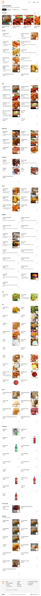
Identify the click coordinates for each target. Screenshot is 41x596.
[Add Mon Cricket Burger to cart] (36, 549)
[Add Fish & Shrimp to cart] (36, 201)
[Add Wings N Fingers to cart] (36, 144)
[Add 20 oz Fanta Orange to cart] (18, 466)
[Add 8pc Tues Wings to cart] (36, 525)
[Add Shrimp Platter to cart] (18, 193)
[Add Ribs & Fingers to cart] (36, 165)
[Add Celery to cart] (18, 352)
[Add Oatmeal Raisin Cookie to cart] (36, 405)
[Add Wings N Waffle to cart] (18, 152)
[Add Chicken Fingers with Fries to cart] (36, 38)
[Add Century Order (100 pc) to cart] (36, 107)
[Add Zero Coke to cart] (36, 490)
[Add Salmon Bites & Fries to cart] (36, 79)
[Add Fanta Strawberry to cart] (18, 490)
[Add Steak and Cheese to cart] (36, 271)
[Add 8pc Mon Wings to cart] (18, 525)
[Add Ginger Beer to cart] (18, 442)
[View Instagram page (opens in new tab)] (3, 594)
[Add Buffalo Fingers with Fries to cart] (36, 46)
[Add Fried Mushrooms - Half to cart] (18, 62)
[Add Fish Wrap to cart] (18, 254)
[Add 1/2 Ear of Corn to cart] (18, 312)
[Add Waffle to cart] (18, 360)
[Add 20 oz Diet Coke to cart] (18, 482)
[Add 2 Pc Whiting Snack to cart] (36, 70)
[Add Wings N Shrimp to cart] (18, 144)
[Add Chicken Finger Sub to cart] (36, 230)
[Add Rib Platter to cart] (18, 165)
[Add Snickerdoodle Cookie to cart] (36, 397)
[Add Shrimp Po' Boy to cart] (18, 271)
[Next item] (37, 13)
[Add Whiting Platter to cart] (18, 201)
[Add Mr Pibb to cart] (18, 498)
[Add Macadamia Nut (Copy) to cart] (36, 421)
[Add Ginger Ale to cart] (18, 434)
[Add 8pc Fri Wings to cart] (18, 541)
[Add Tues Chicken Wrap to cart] (36, 557)
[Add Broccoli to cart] (36, 312)
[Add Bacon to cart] (36, 360)
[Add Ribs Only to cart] (18, 173)
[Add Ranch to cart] (18, 344)
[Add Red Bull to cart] (18, 474)
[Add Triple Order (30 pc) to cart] (32, 23)
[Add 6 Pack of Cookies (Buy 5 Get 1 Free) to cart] (18, 421)
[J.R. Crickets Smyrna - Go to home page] (3, 2)
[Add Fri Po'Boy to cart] (18, 549)
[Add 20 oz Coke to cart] (36, 442)
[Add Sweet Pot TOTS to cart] (18, 376)
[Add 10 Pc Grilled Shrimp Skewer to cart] (18, 79)
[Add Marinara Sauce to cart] (36, 376)
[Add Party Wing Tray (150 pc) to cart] (18, 115)
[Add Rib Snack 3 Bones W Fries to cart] (18, 181)
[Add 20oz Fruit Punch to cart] (36, 482)
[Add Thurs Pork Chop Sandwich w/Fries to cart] (18, 573)
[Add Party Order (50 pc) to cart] (36, 99)
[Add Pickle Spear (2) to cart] (36, 385)
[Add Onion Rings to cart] (36, 336)
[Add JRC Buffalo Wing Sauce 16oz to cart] (36, 511)
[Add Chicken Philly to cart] (18, 238)
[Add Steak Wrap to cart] (18, 279)
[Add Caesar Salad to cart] (36, 299)
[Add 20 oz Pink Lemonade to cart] (36, 450)
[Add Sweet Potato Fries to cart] (18, 336)
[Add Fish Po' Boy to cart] (36, 246)
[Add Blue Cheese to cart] (36, 344)
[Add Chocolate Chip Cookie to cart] (18, 397)
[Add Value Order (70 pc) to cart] (18, 107)
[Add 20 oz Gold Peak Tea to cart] (36, 466)
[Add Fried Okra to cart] (18, 328)
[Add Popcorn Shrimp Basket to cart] (18, 70)
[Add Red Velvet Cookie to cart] (36, 413)
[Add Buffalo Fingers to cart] (18, 46)
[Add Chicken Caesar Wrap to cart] (18, 230)
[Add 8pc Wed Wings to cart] (18, 533)
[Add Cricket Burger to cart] (18, 246)
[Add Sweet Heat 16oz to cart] (18, 511)
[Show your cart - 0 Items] (37, 2)
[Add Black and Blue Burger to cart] (18, 222)
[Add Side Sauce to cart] (36, 352)
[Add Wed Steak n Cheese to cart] (36, 565)
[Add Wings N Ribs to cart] (18, 136)
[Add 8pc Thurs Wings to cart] (36, 533)
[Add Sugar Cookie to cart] (18, 405)
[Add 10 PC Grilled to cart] (18, 123)
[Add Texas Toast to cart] (18, 320)
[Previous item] (35, 13)
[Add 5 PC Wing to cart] (36, 123)
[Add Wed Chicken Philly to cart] (18, 565)
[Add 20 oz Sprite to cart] (18, 450)
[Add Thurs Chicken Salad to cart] (18, 557)
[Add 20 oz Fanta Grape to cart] (36, 458)
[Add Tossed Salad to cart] (18, 299)
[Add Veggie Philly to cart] (18, 287)
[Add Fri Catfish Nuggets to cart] (36, 541)
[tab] (4, 10)
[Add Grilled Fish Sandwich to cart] (36, 262)
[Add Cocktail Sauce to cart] (18, 385)
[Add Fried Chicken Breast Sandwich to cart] (36, 254)
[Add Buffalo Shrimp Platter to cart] (18, 210)
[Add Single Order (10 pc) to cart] (10, 23)
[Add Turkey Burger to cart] (36, 279)
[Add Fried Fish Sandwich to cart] (18, 262)
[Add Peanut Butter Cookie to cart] (18, 413)
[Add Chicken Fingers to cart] (18, 38)
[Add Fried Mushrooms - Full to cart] (36, 62)
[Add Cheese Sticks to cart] (36, 54)
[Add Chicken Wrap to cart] (36, 238)
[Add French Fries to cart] (36, 328)
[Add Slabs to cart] (36, 173)
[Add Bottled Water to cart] (36, 434)
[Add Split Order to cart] (36, 115)
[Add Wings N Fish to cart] (36, 136)
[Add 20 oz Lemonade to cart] (18, 458)
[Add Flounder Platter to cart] (36, 210)
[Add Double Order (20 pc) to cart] (21, 23)
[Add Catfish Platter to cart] (36, 193)
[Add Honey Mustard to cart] (36, 368)
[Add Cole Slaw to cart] (36, 320)
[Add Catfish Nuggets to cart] (18, 54)
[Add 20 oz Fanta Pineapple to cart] (36, 474)
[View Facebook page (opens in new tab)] (2, 594)
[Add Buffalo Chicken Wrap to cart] (36, 222)
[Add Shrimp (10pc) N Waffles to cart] (36, 152)
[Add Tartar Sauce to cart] (18, 368)
